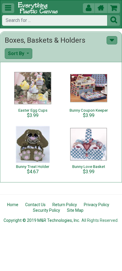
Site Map (75, 210)
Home (12, 204)
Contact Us (35, 204)
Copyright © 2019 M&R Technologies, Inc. (42, 220)
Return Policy (64, 204)
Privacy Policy (96, 204)
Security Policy (46, 210)
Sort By (16, 53)
